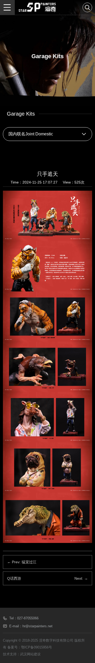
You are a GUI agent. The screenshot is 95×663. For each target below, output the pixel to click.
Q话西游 (14, 578)
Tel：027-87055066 (24, 618)
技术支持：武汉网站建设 (22, 654)
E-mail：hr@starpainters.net (31, 626)
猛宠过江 (29, 562)
